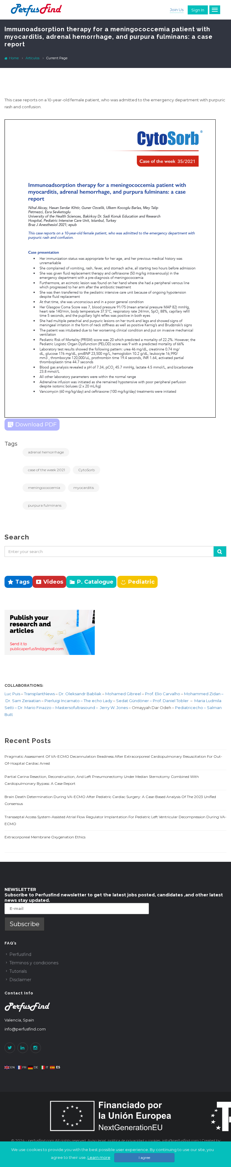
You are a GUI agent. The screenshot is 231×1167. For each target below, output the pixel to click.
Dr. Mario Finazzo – (36, 707)
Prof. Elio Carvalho (162, 693)
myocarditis (83, 487)
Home (13, 58)
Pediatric (141, 582)
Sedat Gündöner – (134, 700)
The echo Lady (98, 700)
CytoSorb (86, 470)
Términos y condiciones (33, 963)
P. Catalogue (95, 582)
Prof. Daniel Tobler (171, 700)
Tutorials (18, 971)
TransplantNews (39, 693)
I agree (144, 1157)
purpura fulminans (44, 505)
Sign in (197, 10)
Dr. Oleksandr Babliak (79, 693)
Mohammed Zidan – (203, 693)
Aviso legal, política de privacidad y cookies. (125, 1140)
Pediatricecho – (191, 707)
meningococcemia (44, 487)
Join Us (176, 9)
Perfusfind (20, 954)
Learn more (99, 1157)
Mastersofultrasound (75, 707)
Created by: (211, 1140)
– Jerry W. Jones (112, 707)
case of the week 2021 (46, 470)
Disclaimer (20, 979)
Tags (22, 582)
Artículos (32, 58)
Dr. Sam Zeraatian (23, 700)
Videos (53, 582)
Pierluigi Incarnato (63, 700)
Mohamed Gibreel (123, 693)
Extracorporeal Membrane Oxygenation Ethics (45, 837)
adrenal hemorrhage (46, 452)
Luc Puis (12, 693)
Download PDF (36, 424)
